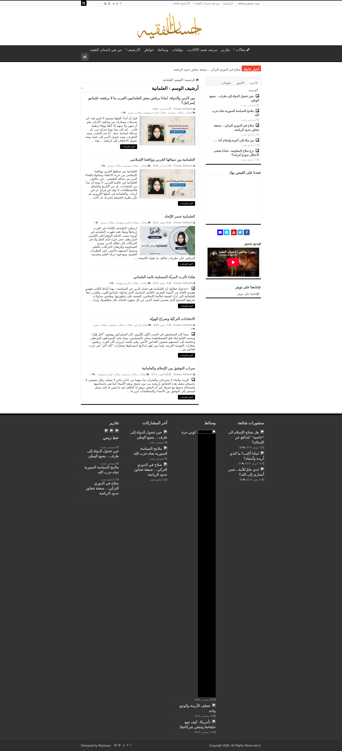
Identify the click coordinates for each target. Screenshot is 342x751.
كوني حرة (189, 432)
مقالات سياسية (176, 112)
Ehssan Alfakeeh (183, 108)
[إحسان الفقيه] (171, 25)
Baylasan (105, 745)
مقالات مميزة (135, 112)
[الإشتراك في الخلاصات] (82, 88)
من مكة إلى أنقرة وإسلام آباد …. (234, 140)
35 (240, 447)
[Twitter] (117, 3)
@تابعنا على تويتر (248, 287)
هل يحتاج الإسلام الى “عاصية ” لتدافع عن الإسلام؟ (246, 437)
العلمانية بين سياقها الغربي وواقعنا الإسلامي (162, 159)
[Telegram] (109, 3)
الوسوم (253, 89)
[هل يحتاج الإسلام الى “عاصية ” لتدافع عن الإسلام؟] (262, 431)
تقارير (225, 49)
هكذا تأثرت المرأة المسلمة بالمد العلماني (164, 277)
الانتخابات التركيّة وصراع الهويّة (172, 319)
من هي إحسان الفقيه (106, 49)
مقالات (240, 49)
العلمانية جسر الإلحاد (179, 216)
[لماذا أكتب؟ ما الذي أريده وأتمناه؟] (262, 453)
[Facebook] (121, 3)
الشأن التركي (141, 325)
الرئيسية (228, 3)
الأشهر (240, 82)
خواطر (149, 49)
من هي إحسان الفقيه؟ (206, 3)
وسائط (163, 49)
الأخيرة (253, 82)
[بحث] (83, 3)
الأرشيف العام (181, 3)
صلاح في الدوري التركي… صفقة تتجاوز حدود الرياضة (207, 69)
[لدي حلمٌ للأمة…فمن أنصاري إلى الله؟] (262, 469)
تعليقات (226, 82)
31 (239, 463)
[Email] (105, 3)
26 (241, 479)
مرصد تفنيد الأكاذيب (202, 49)
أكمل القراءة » (128, 146)
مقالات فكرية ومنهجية (155, 112)
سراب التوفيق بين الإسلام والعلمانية (168, 368)
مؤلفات (177, 49)
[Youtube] (113, 3)
